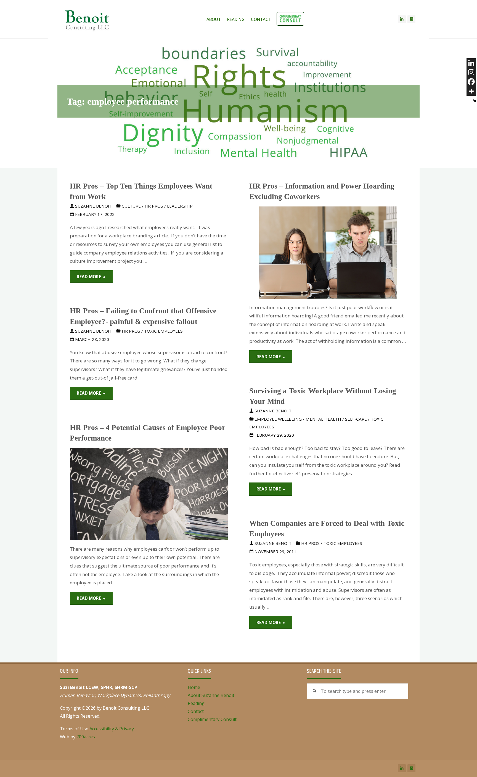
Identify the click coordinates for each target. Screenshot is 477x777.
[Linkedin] (471, 63)
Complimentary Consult (212, 719)
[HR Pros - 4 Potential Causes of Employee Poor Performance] (175, 494)
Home (194, 687)
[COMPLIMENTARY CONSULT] (290, 19)
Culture (131, 206)
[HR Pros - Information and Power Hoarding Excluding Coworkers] (367, 252)
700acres (85, 737)
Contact (196, 711)
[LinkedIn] (402, 19)
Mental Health (323, 419)
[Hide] (475, 101)
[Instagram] (411, 19)
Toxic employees (163, 331)
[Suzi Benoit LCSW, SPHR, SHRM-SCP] (87, 19)
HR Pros (154, 206)
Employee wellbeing (278, 419)
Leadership (180, 206)
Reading (196, 703)
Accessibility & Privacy (111, 729)
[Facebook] (471, 81)
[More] (471, 91)
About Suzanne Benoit (211, 695)
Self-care (356, 419)
